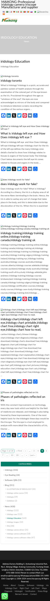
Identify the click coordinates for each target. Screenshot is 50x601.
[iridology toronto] (10, 76)
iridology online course (15, 493)
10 (12, 455)
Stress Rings (43, 591)
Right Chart (24, 588)
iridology (9, 470)
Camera (21, 585)
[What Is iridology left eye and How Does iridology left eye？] (25, 129)
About (13, 585)
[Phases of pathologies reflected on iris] (19, 392)
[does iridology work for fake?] (15, 180)
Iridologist (19, 591)
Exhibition (10, 501)
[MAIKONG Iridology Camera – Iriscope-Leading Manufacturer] (9, 22)
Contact (33, 594)
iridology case (12, 514)
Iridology (40, 585)
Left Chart (35, 588)
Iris (47, 585)
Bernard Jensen (21, 594)
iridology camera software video (19, 538)
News (26, 41)
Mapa (44, 588)
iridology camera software (16, 534)
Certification (30, 591)
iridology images (13, 522)
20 (17, 455)
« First (19, 451)
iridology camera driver (15, 530)
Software (30, 585)
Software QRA (11, 480)
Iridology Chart (11, 588)
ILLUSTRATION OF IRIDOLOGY (19, 489)
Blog (7, 485)
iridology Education (14, 518)
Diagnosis (8, 591)
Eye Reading (10, 475)
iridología (10, 497)
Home (5, 585)
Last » (32, 455)
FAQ (8, 526)
